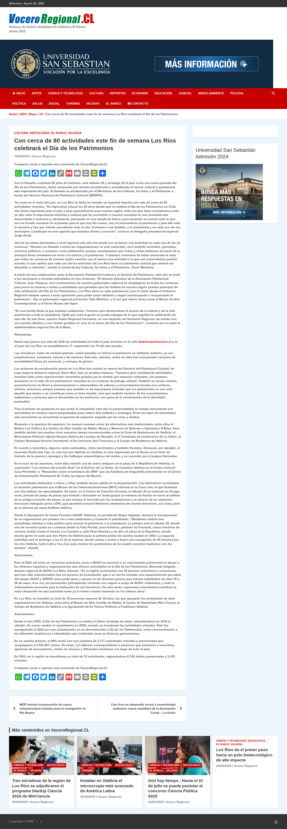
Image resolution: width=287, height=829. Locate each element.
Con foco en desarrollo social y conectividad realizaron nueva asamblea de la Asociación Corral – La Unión (143, 708)
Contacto (139, 103)
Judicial (185, 93)
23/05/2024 (21, 156)
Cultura (96, 93)
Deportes (118, 93)
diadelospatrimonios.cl (154, 341)
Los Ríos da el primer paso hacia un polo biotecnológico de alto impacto (244, 755)
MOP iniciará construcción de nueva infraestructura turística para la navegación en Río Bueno (53, 708)
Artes (37, 93)
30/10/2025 (87, 796)
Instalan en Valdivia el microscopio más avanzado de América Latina (107, 785)
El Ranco (113, 103)
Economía (140, 93)
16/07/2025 (155, 802)
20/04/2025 (223, 765)
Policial (237, 93)
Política (19, 103)
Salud (37, 103)
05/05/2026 (19, 802)
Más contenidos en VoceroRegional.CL (50, 730)
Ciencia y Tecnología (65, 93)
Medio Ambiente (211, 93)
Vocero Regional (43, 156)
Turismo (73, 103)
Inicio (20, 93)
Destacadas (40, 133)
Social (54, 103)
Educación (163, 93)
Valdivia (93, 103)
